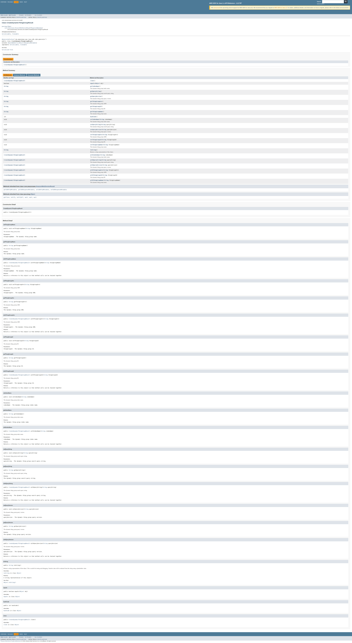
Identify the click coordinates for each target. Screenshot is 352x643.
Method (23, 17)
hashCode (93, 116)
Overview (3, 2)
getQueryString (95, 91)
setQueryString (95, 124)
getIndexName (94, 86)
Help (25, 2)
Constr (18, 17)
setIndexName (94, 119)
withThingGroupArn (96, 170)
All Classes (38, 15)
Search (319, 1)
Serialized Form (7, 49)
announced (216, 7)
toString (93, 150)
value (12, 39)
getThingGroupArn (96, 101)
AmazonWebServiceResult (16, 43)
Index (21, 2)
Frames (21, 15)
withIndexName (95, 155)
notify (13, 197)
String (6, 86)
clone (92, 80)
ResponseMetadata (36, 28)
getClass (6, 197)
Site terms (7, 641)
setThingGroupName (96, 144)
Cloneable (15, 34)
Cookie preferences (16, 641)
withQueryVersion (96, 165)
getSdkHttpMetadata (10, 189)
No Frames (28, 15)
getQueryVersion (95, 96)
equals (92, 83)
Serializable (6, 34)
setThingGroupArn (96, 134)
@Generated (5, 39)
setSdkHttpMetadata (42, 189)
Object (97, 83)
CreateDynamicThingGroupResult (14, 64)
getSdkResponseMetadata (26, 189)
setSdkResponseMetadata (59, 189)
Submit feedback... (321, 3)
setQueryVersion (95, 129)
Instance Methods (19, 75)
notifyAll (20, 197)
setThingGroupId (95, 139)
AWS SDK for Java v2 (280, 7)
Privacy (2, 641)
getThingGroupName (96, 111)
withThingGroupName (96, 180)
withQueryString (95, 160)
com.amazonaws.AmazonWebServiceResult (17, 28)
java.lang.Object (6, 26)
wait (26, 197)
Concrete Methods (33, 75)
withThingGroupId (96, 175)
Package (10, 2)
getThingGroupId (95, 106)
